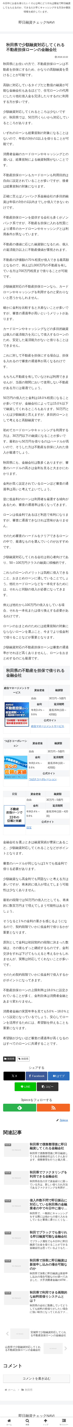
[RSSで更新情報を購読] (53, 1108)
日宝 (29, 827)
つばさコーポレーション (43, 779)
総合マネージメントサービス (47, 726)
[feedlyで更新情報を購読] (19, 1108)
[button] (47, 1086)
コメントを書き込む (37, 1378)
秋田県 (10, 1058)
